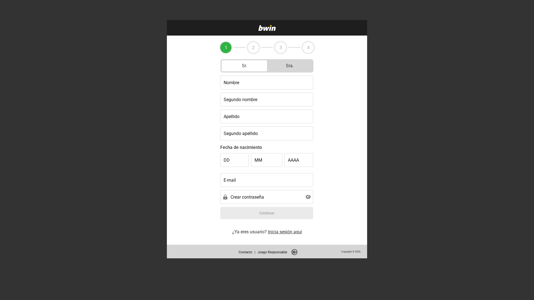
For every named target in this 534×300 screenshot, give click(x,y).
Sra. (290, 65)
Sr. (244, 65)
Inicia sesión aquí (285, 231)
